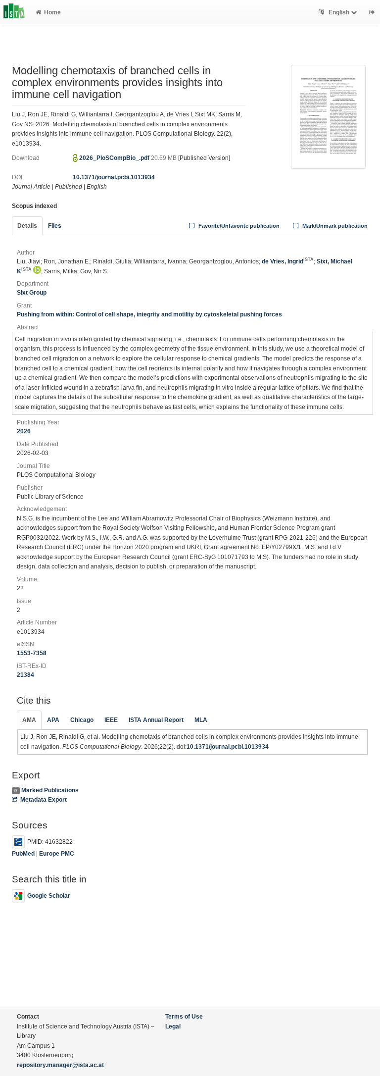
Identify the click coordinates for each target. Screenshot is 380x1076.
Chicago (82, 720)
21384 (25, 674)
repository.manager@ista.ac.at (60, 1065)
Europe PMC (56, 853)
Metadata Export (43, 799)
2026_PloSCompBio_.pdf (115, 157)
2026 (24, 431)
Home (52, 12)
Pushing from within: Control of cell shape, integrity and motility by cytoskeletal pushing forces (149, 314)
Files (54, 225)
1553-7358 (32, 653)
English (339, 12)
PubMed (23, 853)
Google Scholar (48, 895)
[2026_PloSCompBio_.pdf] (328, 116)
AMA (29, 720)
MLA (200, 720)
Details (27, 225)
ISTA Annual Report (156, 720)
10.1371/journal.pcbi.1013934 (114, 177)
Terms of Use (184, 1016)
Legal (173, 1026)
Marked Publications (50, 790)
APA (53, 720)
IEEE (111, 720)
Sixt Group (32, 292)
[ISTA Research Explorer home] (14, 12)
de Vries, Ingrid (288, 261)
